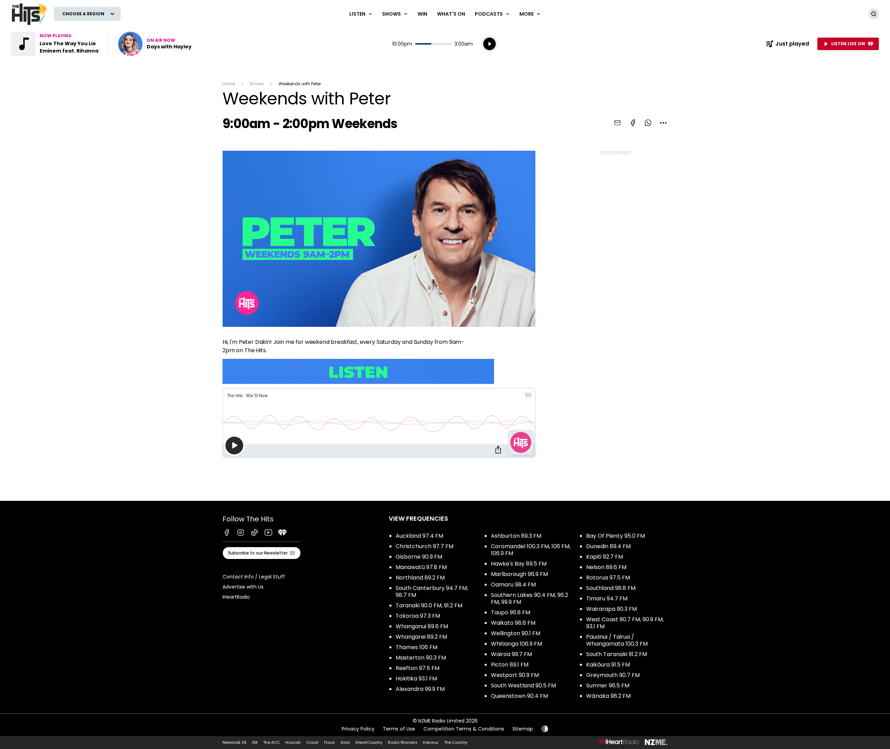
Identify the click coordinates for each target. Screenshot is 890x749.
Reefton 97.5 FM (417, 668)
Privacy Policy (358, 728)
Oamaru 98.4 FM (513, 585)
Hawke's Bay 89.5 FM (519, 564)
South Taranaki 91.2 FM (616, 654)
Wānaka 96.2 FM (608, 696)
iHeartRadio (236, 596)
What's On (451, 13)
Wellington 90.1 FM (515, 633)
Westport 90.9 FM (515, 675)
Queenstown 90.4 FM (519, 696)
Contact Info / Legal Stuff (253, 576)
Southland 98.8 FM (611, 588)
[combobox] (663, 123)
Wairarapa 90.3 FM (611, 609)
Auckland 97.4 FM (419, 536)
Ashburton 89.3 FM (516, 536)
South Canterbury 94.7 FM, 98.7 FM (432, 591)
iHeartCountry (368, 742)
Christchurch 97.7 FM (424, 546)
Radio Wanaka (402, 742)
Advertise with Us (243, 586)
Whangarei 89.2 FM (421, 637)
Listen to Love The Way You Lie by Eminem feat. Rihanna (55, 44)
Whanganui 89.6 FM (422, 626)
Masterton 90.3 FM (421, 658)
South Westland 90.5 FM (523, 685)
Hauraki (293, 742)
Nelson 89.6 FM (606, 567)
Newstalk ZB (234, 742)
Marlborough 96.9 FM (519, 574)
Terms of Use (399, 728)
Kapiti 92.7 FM (604, 557)
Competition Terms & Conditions (463, 728)
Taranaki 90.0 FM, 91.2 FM (429, 605)
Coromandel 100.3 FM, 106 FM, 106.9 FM (531, 549)
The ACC (271, 742)
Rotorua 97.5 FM (608, 578)
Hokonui (430, 742)
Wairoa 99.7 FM (511, 654)
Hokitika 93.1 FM (416, 679)
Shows (257, 84)
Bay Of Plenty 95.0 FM (615, 536)
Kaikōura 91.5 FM (608, 665)
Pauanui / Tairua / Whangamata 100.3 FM (617, 640)
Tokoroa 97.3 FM (418, 616)
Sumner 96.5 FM (607, 685)
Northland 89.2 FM (420, 578)
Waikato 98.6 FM (513, 623)
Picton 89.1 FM (509, 665)
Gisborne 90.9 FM (419, 557)
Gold (345, 742)
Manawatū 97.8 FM (421, 567)
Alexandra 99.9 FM (420, 689)
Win (422, 13)
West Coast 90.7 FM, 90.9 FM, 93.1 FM (625, 622)
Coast (312, 742)
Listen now (155, 44)
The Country (455, 742)
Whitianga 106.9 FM (516, 644)
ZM (255, 742)
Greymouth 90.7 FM (613, 675)
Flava (329, 742)
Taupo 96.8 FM (510, 612)
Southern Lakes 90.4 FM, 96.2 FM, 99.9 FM (529, 598)
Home (228, 84)
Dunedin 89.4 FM (608, 546)
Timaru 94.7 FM (607, 598)
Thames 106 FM (416, 647)
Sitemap (522, 728)
